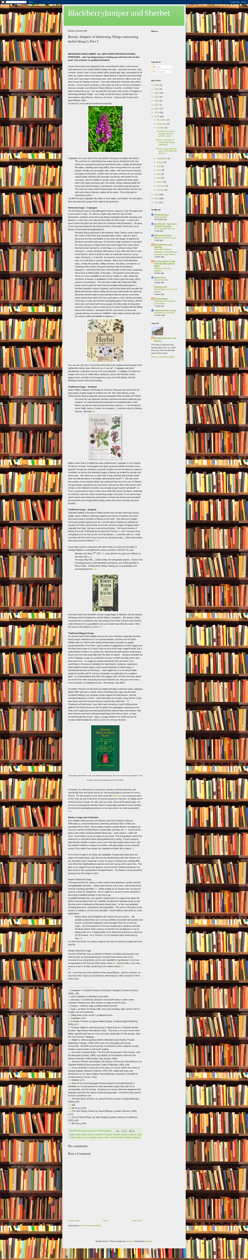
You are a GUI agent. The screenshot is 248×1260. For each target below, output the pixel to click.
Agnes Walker (81, 1135)
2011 (156, 202)
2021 (157, 97)
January (161, 190)
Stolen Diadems (160, 217)
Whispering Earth (162, 235)
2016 (157, 108)
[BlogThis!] (125, 1130)
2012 (157, 198)
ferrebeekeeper (161, 215)
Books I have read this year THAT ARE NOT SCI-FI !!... (167, 151)
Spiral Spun (160, 277)
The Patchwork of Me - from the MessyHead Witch (165, 263)
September (162, 158)
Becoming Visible (161, 280)
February (161, 186)
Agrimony (117, 795)
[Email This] (122, 1130)
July (159, 166)
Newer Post (74, 1221)
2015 (157, 112)
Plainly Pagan (161, 299)
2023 (157, 89)
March (160, 182)
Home (105, 1221)
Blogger (148, 1241)
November (162, 124)
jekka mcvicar (83, 1138)
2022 (157, 93)
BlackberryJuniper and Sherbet (119, 13)
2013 (157, 194)
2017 (157, 105)
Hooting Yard (160, 287)
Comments (160, 72)
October (161, 128)
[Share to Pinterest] (133, 1130)
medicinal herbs (116, 1138)
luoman (129, 1241)
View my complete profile (162, 357)
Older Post (137, 1221)
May (159, 174)
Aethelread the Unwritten (164, 313)
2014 (157, 116)
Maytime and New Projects (165, 238)
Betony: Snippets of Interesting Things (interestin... (165, 142)
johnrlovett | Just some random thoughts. (165, 225)
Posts (157, 67)
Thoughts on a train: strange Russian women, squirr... (165, 133)
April (159, 178)
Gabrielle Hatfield (120, 1135)
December (162, 120)
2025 (157, 85)
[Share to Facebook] (130, 1130)
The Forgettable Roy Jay (164, 228)
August (160, 162)
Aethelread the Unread (165, 310)
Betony (91, 1135)
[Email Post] (117, 1131)
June (159, 170)
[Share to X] (127, 1130)
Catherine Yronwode (103, 1135)
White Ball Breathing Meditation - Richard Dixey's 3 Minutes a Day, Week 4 (166, 251)
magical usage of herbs (99, 1138)
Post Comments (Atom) (91, 1225)
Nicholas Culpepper (132, 1138)
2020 (157, 101)
